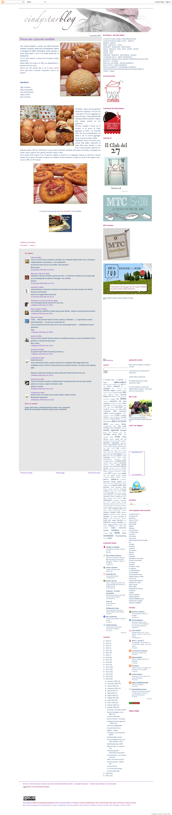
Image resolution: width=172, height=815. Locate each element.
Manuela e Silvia (37, 274)
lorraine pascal (116, 457)
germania (106, 441)
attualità (106, 390)
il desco (131, 554)
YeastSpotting (120, 536)
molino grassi (122, 470)
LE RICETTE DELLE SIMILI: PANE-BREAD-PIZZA (119, 39)
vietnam (124, 530)
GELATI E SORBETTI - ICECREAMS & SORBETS (119, 67)
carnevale (106, 405)
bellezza (110, 394)
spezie (105, 514)
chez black (132, 536)
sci (104, 502)
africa (110, 384)
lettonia (124, 454)
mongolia (110, 471)
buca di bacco (133, 530)
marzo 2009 (111, 702)
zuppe (109, 538)
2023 (107, 645)
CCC (104, 407)
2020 (107, 652)
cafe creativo (136, 630)
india (117, 448)
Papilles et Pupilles (112, 547)
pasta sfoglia (114, 483)
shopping (115, 508)
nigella (113, 475)
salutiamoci (107, 500)
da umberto (132, 550)
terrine (111, 518)
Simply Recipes (111, 625)
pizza (124, 487)
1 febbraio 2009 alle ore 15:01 (42, 354)
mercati (105, 468)
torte (105, 520)
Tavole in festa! (112, 766)
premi (119, 491)
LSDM (124, 457)
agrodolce (115, 384)
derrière (131, 552)
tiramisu (124, 518)
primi (124, 491)
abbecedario (120, 382)
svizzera (123, 514)
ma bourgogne (133, 572)
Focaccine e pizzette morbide (37, 39)
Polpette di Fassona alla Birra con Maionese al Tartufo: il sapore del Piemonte (141, 693)
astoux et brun (133, 520)
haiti (104, 448)
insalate (106, 450)
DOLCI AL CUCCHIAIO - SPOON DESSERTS (118, 63)
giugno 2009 (111, 695)
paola (33, 336)
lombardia (106, 457)
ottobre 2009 (111, 686)
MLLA (105, 470)
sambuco (116, 500)
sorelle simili (115, 512)
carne (124, 403)
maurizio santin (108, 466)
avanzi (110, 392)
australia (118, 390)
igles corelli (111, 448)
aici (119, 384)
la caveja (132, 562)
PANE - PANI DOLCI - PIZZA (112, 45)
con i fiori (122, 409)
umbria (105, 526)
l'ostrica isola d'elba (135, 560)
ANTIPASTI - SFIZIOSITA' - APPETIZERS (116, 47)
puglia (105, 493)
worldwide (108, 535)
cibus (112, 407)
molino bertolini (112, 470)
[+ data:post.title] (36, 787)
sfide (109, 508)
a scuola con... (109, 380)
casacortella (114, 405)
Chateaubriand (110, 603)
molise (105, 471)
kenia (118, 452)
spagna (123, 512)
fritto (120, 434)
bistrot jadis (132, 524)
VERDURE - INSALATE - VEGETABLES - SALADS (119, 55)
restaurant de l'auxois (136, 588)
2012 (107, 672)
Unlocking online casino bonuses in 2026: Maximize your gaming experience (140, 623)
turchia (124, 524)
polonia (110, 489)
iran (112, 450)
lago (111, 454)
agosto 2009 (111, 690)
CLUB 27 (106, 409)
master (112, 464)
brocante (123, 396)
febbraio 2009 (112, 705)
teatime (115, 516)
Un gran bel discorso (114, 728)
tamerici (106, 516)
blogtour (113, 396)
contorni (118, 413)
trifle (125, 522)
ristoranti (106, 496)
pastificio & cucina (135, 582)
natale (123, 473)
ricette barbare (137, 674)
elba (119, 426)
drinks (123, 424)
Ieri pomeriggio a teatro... (115, 737)
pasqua (113, 482)
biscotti (123, 395)
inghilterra (123, 448)
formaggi (106, 434)
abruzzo (105, 384)
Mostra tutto (123, 632)
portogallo (123, 489)
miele (117, 468)
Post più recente (26, 473)
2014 (107, 667)
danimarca (106, 419)
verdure (115, 530)
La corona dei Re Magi (114, 768)
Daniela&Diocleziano (139, 689)
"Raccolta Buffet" (65, 211)
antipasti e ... (119, 386)
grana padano (113, 446)
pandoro (124, 477)
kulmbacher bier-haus (136, 558)
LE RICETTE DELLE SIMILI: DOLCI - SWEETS (118, 41)
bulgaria (113, 399)
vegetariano (122, 528)
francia (114, 434)
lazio (114, 454)
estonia (124, 428)
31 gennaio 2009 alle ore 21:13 (42, 283)
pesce (115, 485)
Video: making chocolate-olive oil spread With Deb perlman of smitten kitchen (115, 584)
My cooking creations (113, 555)
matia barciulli (121, 464)
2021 (107, 650)
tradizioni (106, 522)
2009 (107, 679)
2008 (107, 773)
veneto (106, 530)
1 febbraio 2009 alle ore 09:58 (42, 332)
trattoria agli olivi (134, 596)
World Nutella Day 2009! (115, 744)
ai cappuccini (133, 516)
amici (109, 386)
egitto (114, 426)
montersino (117, 471)
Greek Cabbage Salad (113, 569)
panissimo (106, 482)
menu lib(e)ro (122, 466)
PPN (111, 491)
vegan (113, 528)
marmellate (122, 463)
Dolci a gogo (35, 309)
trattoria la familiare (135, 602)
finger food (107, 432)
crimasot (34, 287)
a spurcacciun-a (134, 514)
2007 (107, 775)
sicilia (120, 508)
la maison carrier (134, 566)
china (108, 407)
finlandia (115, 432)
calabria (105, 401)
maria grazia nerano (135, 574)
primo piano (133, 586)
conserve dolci (110, 411)
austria (124, 390)
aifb (122, 384)
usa (121, 526)
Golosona (135, 666)
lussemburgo (107, 459)
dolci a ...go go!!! (138, 640)
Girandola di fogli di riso (139, 652)
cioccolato (119, 407)
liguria (115, 455)
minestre (123, 468)
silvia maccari (107, 510)
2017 (107, 660)
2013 (107, 669)
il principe (132, 556)
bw (118, 399)
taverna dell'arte (134, 594)
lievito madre (109, 455)
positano (106, 491)
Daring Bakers (115, 419)
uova (117, 526)
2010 (107, 676)
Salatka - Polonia (112, 730)
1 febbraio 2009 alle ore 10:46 (42, 346)
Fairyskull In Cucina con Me (41, 301)
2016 (107, 662)
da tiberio (132, 548)
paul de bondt (122, 483)
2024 (107, 643)
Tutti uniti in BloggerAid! (114, 725)
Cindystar (34, 358)
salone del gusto (114, 498)
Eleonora (34, 379)
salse (124, 498)
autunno (105, 392)
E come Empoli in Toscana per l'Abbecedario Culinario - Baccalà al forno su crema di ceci (140, 389)
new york (106, 475)
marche (105, 463)
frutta (117, 436)
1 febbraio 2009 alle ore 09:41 (42, 314)
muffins (114, 473)
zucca (105, 538)
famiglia (123, 430)
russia (124, 496)
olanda (124, 475)
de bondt (123, 419)
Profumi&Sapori (137, 620)
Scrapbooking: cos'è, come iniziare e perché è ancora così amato (141, 634)
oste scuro (132, 578)
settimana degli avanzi (110, 504)
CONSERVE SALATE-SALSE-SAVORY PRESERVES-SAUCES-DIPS (125, 59)
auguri (113, 390)
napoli (119, 473)
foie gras (123, 432)
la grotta (131, 564)
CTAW (116, 415)
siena (124, 508)
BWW (123, 398)
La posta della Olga (113, 716)
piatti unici (122, 485)
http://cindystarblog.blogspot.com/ (45, 803)
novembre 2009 (112, 683)
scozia (108, 502)
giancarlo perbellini (115, 441)
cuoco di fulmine (114, 417)
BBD (124, 392)
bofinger (131, 528)
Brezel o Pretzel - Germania (116, 719)
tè (111, 516)
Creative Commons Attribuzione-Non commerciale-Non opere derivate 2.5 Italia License (104, 803)
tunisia (120, 524)
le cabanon (132, 568)
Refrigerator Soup (112, 608)
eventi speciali (111, 430)
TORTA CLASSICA (137, 684)
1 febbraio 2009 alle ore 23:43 (42, 375)
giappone (123, 441)
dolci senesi (114, 424)
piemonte (106, 487)
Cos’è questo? (137, 474)
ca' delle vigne (133, 532)
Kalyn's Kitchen (111, 567)
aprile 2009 (111, 700)
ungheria (111, 526)
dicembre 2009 (112, 681)
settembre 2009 (112, 688)
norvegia (118, 475)
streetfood (112, 514)
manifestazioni (120, 461)
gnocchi (120, 444)
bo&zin (131, 526)
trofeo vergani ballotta (110, 524)
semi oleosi (116, 502)
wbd (111, 533)
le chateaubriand (134, 570)
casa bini (132, 534)
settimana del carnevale (113, 505)
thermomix (117, 518)
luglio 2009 (111, 693)
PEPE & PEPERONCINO (140, 683)
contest (111, 413)
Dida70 (33, 317)
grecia (124, 446)
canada (112, 403)
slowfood (106, 512)
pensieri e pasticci (138, 611)
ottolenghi (106, 477)
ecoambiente (107, 426)
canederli (118, 403)
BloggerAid (106, 396)
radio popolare (118, 493)
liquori (119, 455)
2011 (107, 674)
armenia (119, 388)
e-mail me (109, 360)
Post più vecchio (94, 473)
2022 (107, 648)
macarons (117, 459)
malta (124, 459)
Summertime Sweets (112, 576)
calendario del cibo (117, 401)
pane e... (33, 245)
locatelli (124, 455)
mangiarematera (108, 461)
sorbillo (131, 592)
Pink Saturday (116, 487)
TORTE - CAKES (108, 71)
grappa (120, 446)
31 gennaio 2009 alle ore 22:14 (42, 297)
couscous (106, 415)
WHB (117, 533)
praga (115, 491)
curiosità (123, 417)
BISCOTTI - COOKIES (110, 61)
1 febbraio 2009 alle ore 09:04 (42, 305)
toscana (120, 520)
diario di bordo (119, 421)
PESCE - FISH (108, 53)
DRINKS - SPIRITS (109, 43)
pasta (119, 482)
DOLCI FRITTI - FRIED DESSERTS (115, 65)
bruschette (106, 399)
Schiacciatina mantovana (137, 377)
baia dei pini (133, 522)
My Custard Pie (111, 616)
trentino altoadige (117, 522)
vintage (105, 533)
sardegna (123, 500)
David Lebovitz (111, 581)
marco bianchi (113, 463)
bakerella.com (111, 574)
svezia (118, 514)
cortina (124, 413)
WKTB (124, 533)
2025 (107, 641)
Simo (33, 258)
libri (104, 455)
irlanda (116, 450)
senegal (124, 502)
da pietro (132, 546)
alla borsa (132, 518)
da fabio (131, 544)
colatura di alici (114, 409)
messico (112, 468)
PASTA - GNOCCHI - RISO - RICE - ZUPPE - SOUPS (120, 49)
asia (125, 388)
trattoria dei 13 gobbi (135, 600)
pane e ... (27, 245)
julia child (114, 452)
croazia (112, 415)
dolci (105, 424)
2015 (107, 664)
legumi (119, 454)
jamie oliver (106, 452)
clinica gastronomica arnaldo (138, 540)
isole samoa (122, 450)
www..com (137, 452)
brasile (119, 396)
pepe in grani (133, 584)
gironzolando (112, 444)
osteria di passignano (136, 580)
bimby (117, 394)
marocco (106, 464)
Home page (60, 473)
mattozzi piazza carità (136, 576)
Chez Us (109, 601)
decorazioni (107, 421)
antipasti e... (109, 388)
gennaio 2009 (112, 707)
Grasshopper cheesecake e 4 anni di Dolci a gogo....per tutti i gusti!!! (141, 644)
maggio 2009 (111, 698)
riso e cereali (122, 495)
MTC (110, 473)
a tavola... (120, 380)
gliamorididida (137, 657)
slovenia (124, 510)
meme (115, 466)
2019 (107, 655)
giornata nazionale (111, 443)
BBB (120, 392)
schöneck (132, 590)
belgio (105, 394)
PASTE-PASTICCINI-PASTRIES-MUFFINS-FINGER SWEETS (123, 69)
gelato (112, 439)
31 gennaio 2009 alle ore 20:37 (42, 270)
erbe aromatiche (115, 428)
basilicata (116, 392)
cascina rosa (122, 405)
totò (125, 520)
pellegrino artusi (107, 485)
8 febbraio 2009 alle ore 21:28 (42, 389)
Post (133, 504)
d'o (130, 542)
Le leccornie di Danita (139, 651)
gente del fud (120, 439)
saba (104, 498)
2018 (107, 657)
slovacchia (117, 510)
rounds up (118, 496)
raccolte (111, 493)
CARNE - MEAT (108, 51)
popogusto (116, 489)
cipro (124, 407)
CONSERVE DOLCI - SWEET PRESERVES (117, 57)
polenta (105, 489)
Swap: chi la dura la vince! (115, 759)
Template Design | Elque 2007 (161, 814)
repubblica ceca (112, 495)
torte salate (112, 520)
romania (112, 496)
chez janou (132, 538)
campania (106, 403)
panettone (123, 479)
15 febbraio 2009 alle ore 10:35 (42, 400)
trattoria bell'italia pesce (136, 598)
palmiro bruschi (115, 477)
